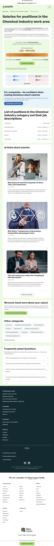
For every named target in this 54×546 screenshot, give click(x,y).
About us (5, 414)
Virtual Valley (5, 520)
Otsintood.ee (39, 497)
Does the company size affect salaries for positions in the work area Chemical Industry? (25, 370)
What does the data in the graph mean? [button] (16, 68)
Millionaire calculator (8, 396)
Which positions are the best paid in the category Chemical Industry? (23, 363)
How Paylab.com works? (9, 411)
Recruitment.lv (39, 501)
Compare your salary (27, 543)
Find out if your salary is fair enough (16, 313)
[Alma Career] (27, 530)
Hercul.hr (5, 517)
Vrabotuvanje (6, 515)
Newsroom (5, 440)
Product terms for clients (9, 409)
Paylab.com (21, 499)
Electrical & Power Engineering (23, 325)
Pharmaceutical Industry (12, 332)
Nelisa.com (5, 501)
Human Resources (38, 325)
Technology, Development (12, 336)
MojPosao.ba (5, 513)
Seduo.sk (21, 493)
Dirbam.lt (38, 493)
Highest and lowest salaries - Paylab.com (13, 401)
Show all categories (9, 340)
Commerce (9, 325)
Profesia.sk (5, 488)
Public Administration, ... (37, 332)
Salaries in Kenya (19, 11)
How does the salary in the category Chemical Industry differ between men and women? (26, 378)
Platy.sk (21, 497)
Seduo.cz (21, 491)
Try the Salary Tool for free (13, 103)
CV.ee (37, 491)
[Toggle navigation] (49, 7)
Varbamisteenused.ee (41, 504)
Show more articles (27, 294)
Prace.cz (5, 493)
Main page (5, 11)
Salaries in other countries (10, 394)
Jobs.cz (4, 486)
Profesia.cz (5, 491)
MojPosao (5, 511)
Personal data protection (9, 456)
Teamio (21, 488)
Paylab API (5, 424)
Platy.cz (21, 495)
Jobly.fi (21, 511)
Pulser (4, 522)
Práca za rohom (6, 495)
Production (24, 332)
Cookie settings (7, 459)
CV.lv (37, 488)
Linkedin (5, 437)
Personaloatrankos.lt (40, 499)
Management (17, 328)
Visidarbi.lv (38, 495)
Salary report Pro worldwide (10, 422)
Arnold (20, 486)
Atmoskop (5, 499)
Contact (5, 432)
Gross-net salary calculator (10, 399)
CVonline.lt (38, 486)
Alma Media (32, 468)
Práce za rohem (6, 497)
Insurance (8, 328)
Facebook (5, 435)
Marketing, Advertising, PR (31, 328)
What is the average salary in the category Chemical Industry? (21, 358)
